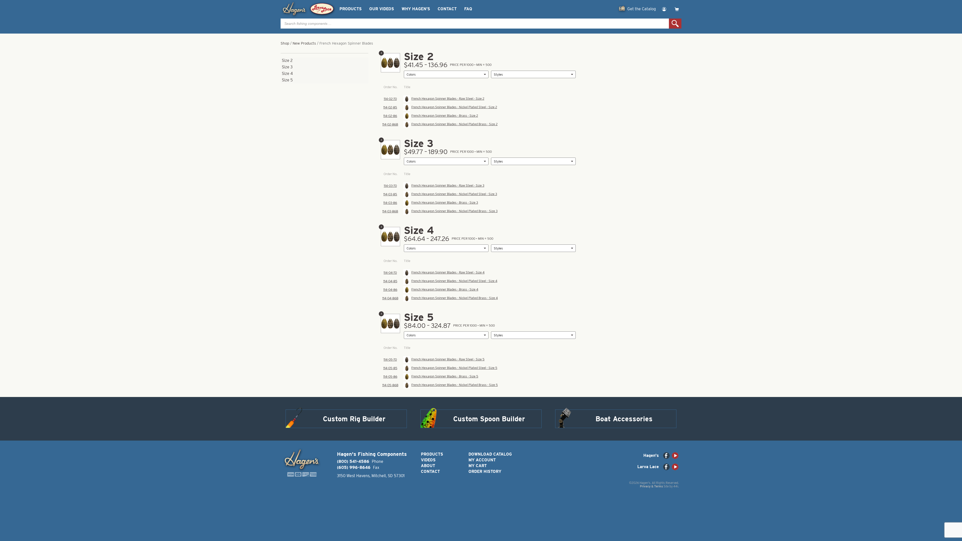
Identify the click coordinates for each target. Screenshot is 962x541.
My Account (482, 460)
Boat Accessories (624, 419)
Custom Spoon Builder (489, 419)
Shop (285, 43)
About (428, 465)
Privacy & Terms (651, 486)
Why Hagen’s (416, 9)
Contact (447, 9)
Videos (428, 460)
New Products (304, 43)
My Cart (477, 465)
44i (675, 486)
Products (350, 9)
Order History (484, 471)
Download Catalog (490, 454)
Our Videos (381, 9)
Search (675, 24)
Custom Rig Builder (354, 419)
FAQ (468, 9)
